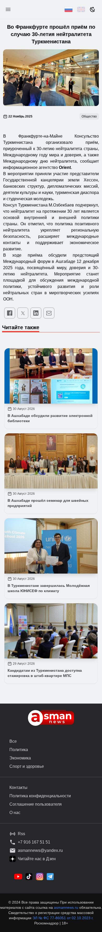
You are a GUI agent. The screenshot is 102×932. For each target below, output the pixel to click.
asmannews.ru (66, 907)
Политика (18, 749)
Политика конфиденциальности (40, 796)
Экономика (20, 758)
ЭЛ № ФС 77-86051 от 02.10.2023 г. (62, 918)
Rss (21, 833)
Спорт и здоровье (26, 766)
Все (13, 741)
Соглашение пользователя (35, 804)
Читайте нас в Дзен (37, 859)
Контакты (18, 787)
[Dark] (92, 9)
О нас (14, 812)
